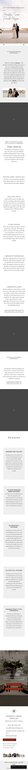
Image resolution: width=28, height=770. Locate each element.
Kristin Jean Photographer (12, 744)
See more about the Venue (13, 311)
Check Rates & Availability (13, 688)
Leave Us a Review (9, 739)
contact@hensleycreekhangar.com (14, 728)
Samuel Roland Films (11, 745)
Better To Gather (10, 747)
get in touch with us (13, 684)
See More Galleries (13, 382)
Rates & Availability (18, 767)
